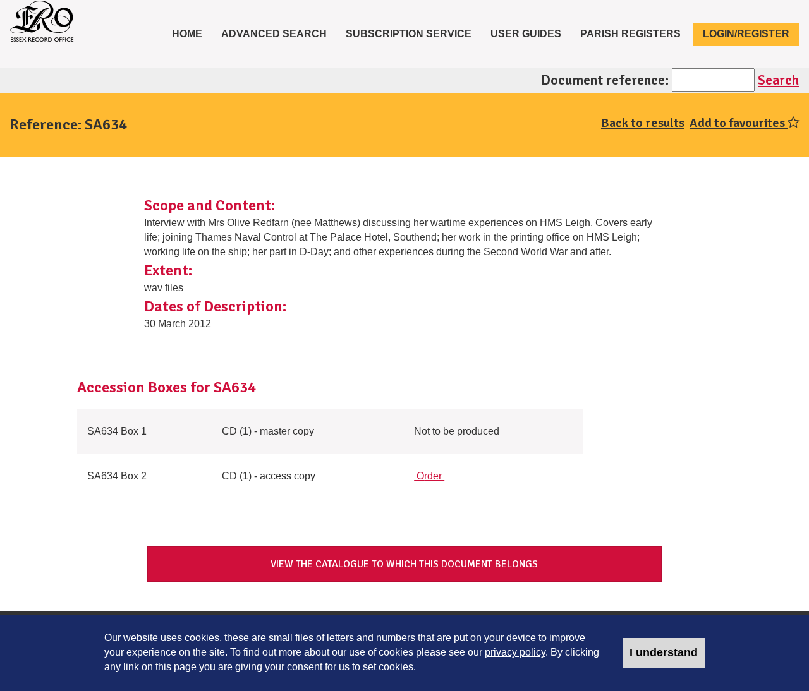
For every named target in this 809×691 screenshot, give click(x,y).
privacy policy (515, 652)
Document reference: (605, 79)
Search (778, 79)
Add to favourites (739, 123)
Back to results (642, 123)
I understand (664, 652)
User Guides (525, 33)
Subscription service (408, 33)
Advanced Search (274, 33)
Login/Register (746, 33)
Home (192, 33)
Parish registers (630, 33)
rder (430, 476)
